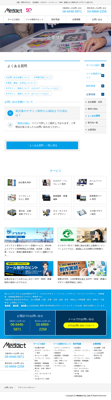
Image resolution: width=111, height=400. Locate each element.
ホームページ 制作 (41, 355)
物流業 (24, 306)
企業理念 (92, 129)
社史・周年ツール (60, 360)
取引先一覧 (93, 122)
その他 (76, 373)
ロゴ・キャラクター (81, 368)
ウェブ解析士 (59, 363)
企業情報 (76, 19)
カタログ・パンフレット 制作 (43, 351)
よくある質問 (94, 116)
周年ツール (78, 363)
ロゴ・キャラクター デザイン (43, 375)
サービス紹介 (14, 19)
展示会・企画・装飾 (81, 371)
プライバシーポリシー (26, 387)
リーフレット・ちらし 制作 (43, 359)
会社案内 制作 (40, 348)
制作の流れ (23, 123)
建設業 (15, 306)
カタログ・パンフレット (82, 351)
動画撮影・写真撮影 (61, 355)
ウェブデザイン (60, 350)
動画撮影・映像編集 (42, 363)
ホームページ (79, 355)
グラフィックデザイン (62, 348)
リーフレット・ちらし (82, 358)
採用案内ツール (79, 366)
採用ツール (58, 358)
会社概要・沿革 (95, 102)
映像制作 (57, 353)
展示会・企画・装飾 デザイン (43, 370)
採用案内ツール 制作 (42, 366)
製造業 (7, 306)
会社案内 (77, 348)
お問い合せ (97, 19)
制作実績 (55, 19)
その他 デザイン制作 (42, 379)
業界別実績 (78, 376)
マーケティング (60, 366)
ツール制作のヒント (35, 19)
